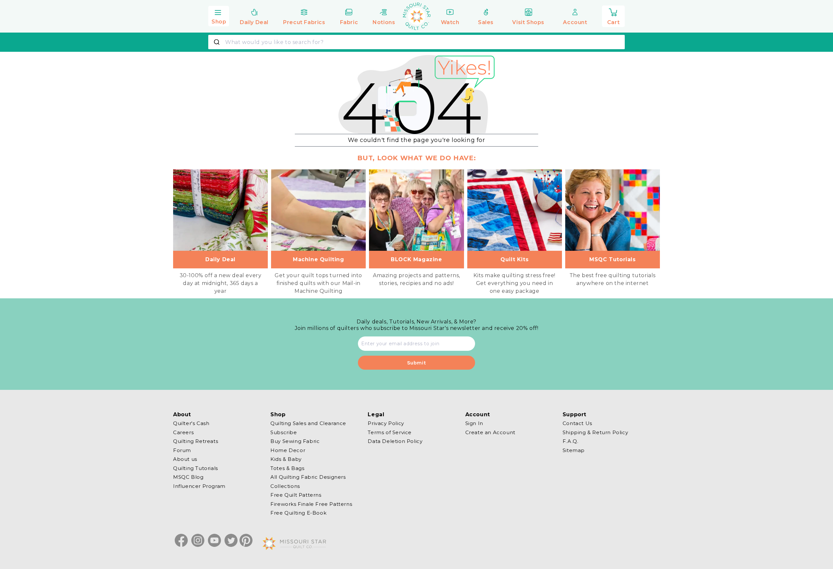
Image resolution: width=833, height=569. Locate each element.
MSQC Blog (188, 477)
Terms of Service (390, 432)
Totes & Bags (287, 468)
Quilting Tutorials (195, 468)
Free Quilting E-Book (298, 513)
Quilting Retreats (195, 441)
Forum (182, 450)
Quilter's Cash (191, 423)
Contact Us (577, 423)
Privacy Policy (386, 423)
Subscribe (283, 432)
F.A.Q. (571, 441)
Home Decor (287, 450)
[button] (219, 15)
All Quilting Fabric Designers (308, 477)
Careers (183, 432)
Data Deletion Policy (395, 441)
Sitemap (574, 450)
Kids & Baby (286, 459)
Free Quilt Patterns (295, 495)
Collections (285, 486)
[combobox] (416, 42)
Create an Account (490, 432)
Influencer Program (199, 486)
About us (185, 459)
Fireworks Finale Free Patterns (311, 504)
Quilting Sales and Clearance (308, 423)
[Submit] (217, 42)
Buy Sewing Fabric (295, 441)
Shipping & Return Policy (595, 432)
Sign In (474, 423)
